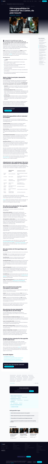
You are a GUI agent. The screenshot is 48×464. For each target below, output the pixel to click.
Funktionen (25, 1)
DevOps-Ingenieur (26, 400)
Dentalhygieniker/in (13, 400)
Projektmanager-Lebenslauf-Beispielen (19, 280)
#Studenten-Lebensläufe (12, 381)
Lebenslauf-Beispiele (27, 445)
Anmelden (40, 1)
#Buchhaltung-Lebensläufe (13, 375)
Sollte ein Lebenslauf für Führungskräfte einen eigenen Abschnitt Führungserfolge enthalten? (23, 421)
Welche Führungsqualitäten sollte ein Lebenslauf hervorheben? (42, 43)
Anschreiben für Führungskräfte (21, 242)
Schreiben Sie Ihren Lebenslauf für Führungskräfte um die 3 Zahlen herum (42, 62)
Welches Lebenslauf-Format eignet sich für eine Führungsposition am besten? (22, 415)
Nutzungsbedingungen (39, 446)
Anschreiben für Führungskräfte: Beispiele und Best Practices (13, 357)
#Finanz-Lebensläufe (31, 376)
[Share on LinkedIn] (36, 383)
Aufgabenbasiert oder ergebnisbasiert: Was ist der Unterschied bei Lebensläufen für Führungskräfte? (43, 46)
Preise (28, 1)
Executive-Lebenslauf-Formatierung (8, 241)
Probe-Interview (15, 446)
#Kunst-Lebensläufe (19, 375)
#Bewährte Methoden (24, 375)
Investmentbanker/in (20, 400)
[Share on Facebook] (37, 383)
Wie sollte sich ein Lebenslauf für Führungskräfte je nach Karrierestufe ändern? (43, 50)
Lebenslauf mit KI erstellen (14, 406)
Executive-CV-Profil (6, 157)
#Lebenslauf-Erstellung (12, 376)
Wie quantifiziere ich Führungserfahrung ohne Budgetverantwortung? (21, 418)
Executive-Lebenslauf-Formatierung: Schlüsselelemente (12, 359)
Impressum (38, 452)
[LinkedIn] (2, 448)
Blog (30, 1)
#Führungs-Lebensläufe (31, 377)
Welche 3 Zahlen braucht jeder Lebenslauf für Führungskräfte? (42, 40)
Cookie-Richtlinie (39, 447)
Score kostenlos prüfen (8, 110)
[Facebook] (3, 448)
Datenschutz (38, 445)
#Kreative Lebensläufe (30, 375)
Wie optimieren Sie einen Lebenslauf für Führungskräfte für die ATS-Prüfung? (42, 58)
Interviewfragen (27, 446)
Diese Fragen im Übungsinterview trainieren (16, 404)
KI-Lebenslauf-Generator (16, 445)
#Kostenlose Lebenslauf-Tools (13, 377)
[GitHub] (8, 448)
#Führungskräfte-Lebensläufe (25, 376)
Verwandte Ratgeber (41, 64)
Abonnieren (28, 456)
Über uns (38, 451)
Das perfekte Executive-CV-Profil (9, 356)
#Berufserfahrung (18, 381)
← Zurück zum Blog (12, 383)
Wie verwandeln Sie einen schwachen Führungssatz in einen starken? (42, 55)
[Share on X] (34, 383)
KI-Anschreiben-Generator (16, 447)
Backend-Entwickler (24, 397)
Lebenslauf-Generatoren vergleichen (29, 447)
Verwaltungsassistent (13, 397)
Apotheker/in (19, 397)
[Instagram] (5, 448)
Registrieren (44, 1)
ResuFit (11, 54)
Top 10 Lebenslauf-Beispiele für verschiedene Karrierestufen (13, 360)
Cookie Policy (12, 462)
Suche (32, 1)
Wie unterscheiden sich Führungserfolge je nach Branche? (42, 52)
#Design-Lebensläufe (18, 376)
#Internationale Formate (25, 377)
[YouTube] (6, 448)
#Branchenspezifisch (19, 377)
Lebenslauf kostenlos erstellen (9, 366)
